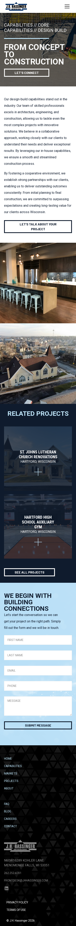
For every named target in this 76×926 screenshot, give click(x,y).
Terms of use (16, 909)
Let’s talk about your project (38, 226)
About (9, 788)
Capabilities (13, 766)
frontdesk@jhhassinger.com (26, 880)
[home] (16, 6)
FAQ (6, 804)
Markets (10, 773)
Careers (10, 818)
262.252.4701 (12, 873)
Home (8, 758)
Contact (10, 826)
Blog (7, 811)
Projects (11, 781)
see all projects (29, 572)
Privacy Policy (17, 902)
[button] (67, 6)
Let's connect (27, 73)
